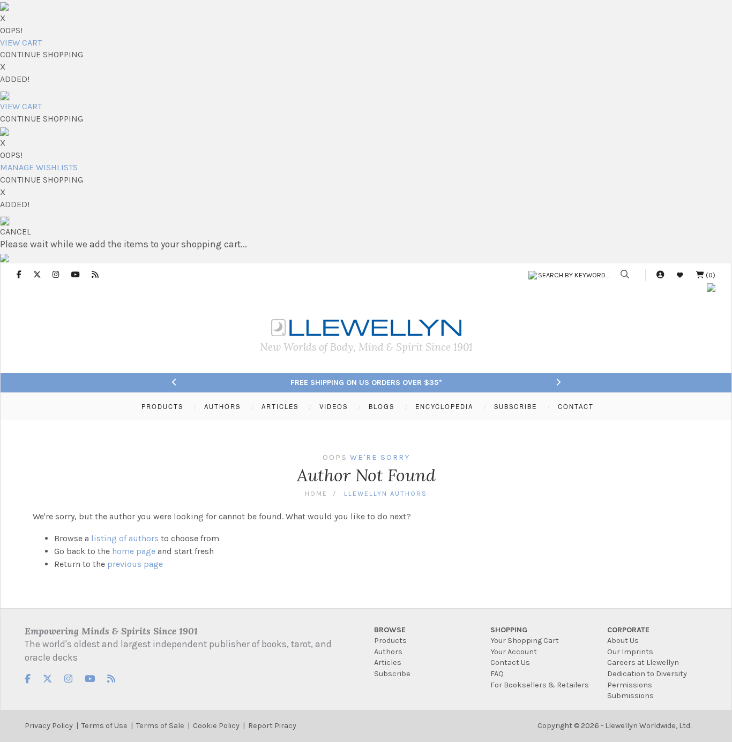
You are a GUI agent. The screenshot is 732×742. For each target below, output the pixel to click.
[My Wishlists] (680, 274)
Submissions (630, 695)
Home (316, 493)
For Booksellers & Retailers (539, 685)
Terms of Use (104, 725)
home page (133, 551)
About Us (623, 640)
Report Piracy (272, 725)
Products (390, 640)
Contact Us (510, 662)
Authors (388, 651)
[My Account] (660, 274)
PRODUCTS (162, 406)
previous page (135, 564)
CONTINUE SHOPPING (41, 54)
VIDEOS (333, 406)
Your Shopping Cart (524, 640)
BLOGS (381, 406)
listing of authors (125, 538)
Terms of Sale (160, 725)
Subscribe (392, 673)
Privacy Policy (49, 725)
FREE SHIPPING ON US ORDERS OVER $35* (366, 382)
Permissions (629, 685)
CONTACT (576, 406)
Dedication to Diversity (647, 673)
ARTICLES (280, 406)
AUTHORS (222, 406)
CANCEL (15, 231)
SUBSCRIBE (515, 406)
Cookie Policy (216, 725)
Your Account (513, 651)
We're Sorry (380, 457)
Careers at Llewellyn (643, 662)
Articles (387, 662)
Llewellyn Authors (385, 493)
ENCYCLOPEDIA (444, 406)
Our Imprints (630, 651)
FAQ (497, 673)
